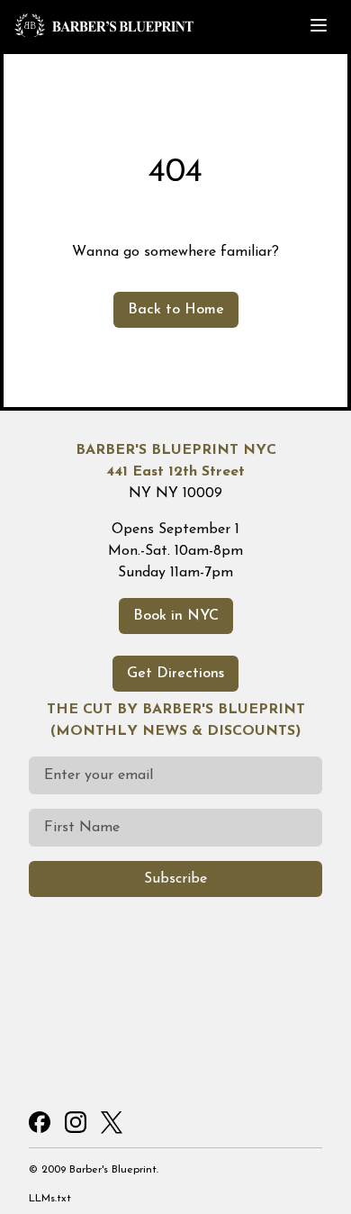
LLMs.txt (50, 1198)
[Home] (150, 25)
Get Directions (175, 673)
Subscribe (175, 879)
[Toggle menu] (319, 25)
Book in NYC (176, 616)
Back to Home (176, 310)
